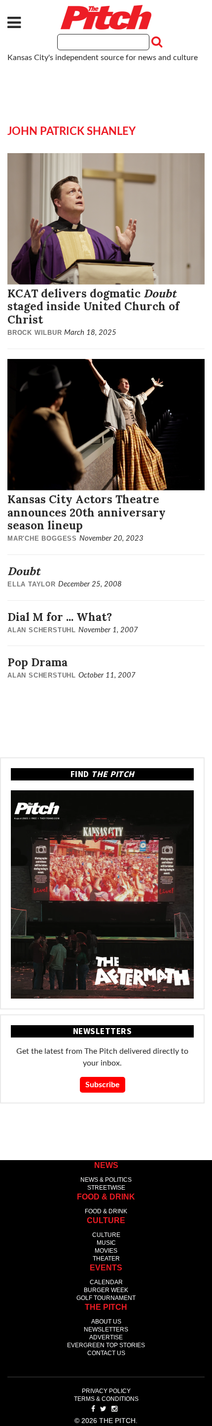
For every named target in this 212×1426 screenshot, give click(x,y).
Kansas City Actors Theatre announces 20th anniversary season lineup (86, 512)
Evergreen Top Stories (106, 1345)
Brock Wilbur (34, 332)
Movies (106, 1250)
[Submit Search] (155, 41)
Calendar (106, 1282)
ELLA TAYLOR (31, 584)
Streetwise (106, 1187)
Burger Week (106, 1290)
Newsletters (106, 1329)
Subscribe (102, 1085)
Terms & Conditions (106, 1398)
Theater (106, 1258)
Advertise (106, 1337)
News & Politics (106, 1179)
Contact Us (106, 1353)
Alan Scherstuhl (41, 630)
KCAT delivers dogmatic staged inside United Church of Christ (93, 306)
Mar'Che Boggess (42, 538)
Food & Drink (106, 1211)
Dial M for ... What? (59, 617)
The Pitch (106, 17)
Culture (106, 1235)
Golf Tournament (106, 1298)
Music (106, 1242)
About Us (106, 1321)
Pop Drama (37, 662)
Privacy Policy (106, 1391)
